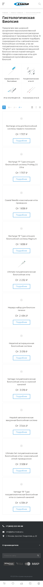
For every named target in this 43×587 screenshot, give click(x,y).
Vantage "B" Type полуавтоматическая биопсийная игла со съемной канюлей (21, 494)
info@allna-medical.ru (14, 532)
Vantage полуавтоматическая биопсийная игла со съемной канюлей (21, 382)
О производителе (10, 545)
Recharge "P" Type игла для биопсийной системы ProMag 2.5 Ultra (22, 164)
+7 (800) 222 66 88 (14, 526)
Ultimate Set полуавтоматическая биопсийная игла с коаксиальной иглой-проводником (21, 456)
